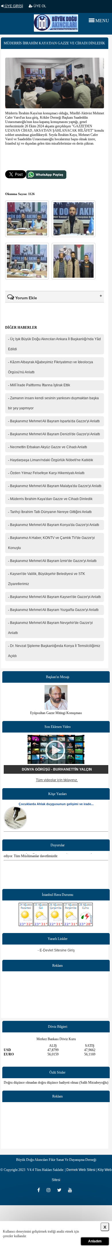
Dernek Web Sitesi (80, 1170)
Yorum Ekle (25, 298)
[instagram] (50, 1190)
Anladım (95, 1241)
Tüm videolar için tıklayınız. (57, 780)
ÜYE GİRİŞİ (13, 6)
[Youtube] (71, 1190)
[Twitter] (61, 1190)
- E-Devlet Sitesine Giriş (56, 950)
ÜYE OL (39, 6)
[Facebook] (40, 1190)
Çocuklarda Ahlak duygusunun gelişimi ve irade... (56, 804)
